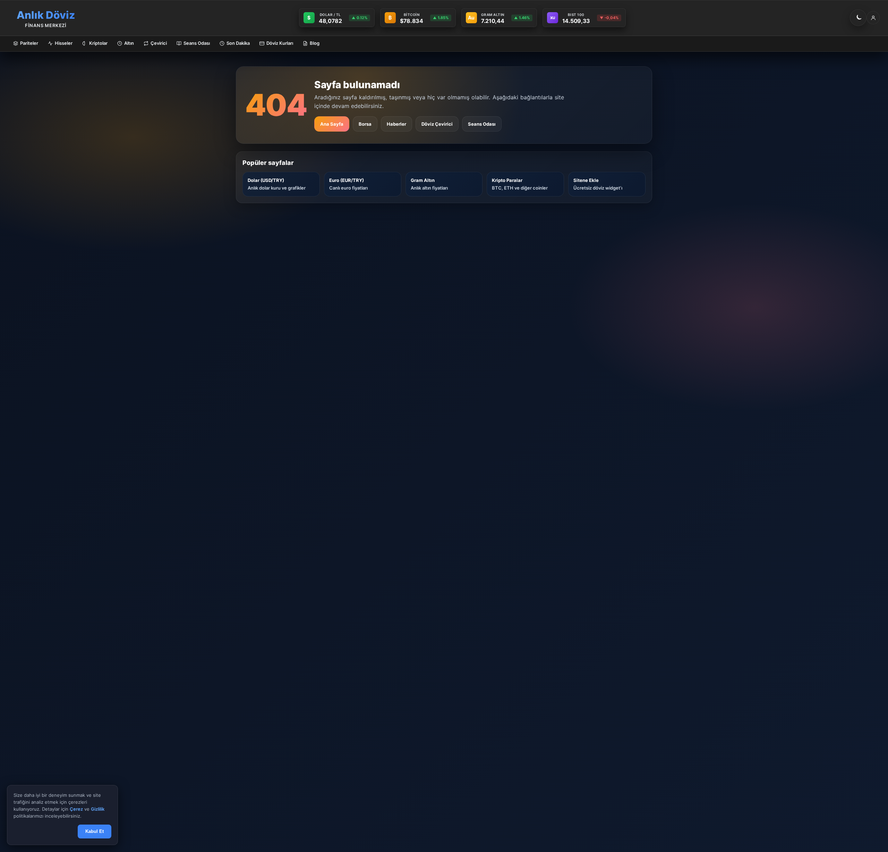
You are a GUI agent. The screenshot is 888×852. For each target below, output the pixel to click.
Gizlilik (97, 809)
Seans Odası (196, 43)
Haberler (396, 124)
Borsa (365, 124)
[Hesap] (873, 17)
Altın (129, 43)
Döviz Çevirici (437, 124)
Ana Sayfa (331, 124)
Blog (314, 43)
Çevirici (159, 43)
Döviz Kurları (279, 43)
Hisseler (63, 43)
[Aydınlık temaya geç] (858, 17)
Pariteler (29, 43)
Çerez (76, 809)
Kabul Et (94, 831)
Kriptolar (98, 43)
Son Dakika (238, 43)
